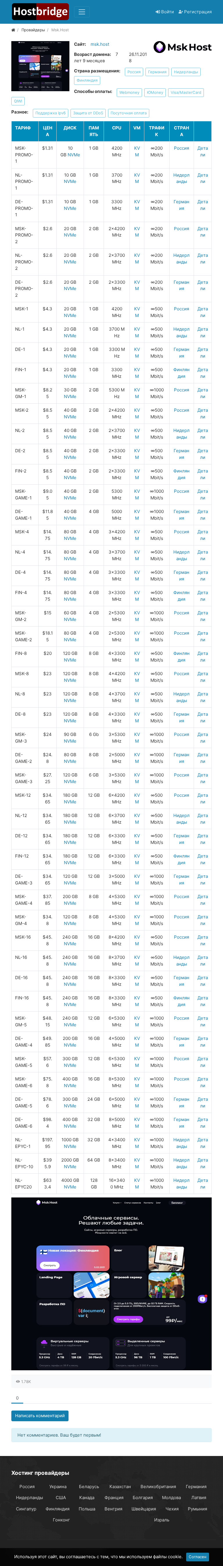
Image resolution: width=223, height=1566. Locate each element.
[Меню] (82, 11)
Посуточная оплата (129, 113)
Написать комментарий (40, 1415)
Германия (157, 71)
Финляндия (87, 80)
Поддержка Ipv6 (50, 113)
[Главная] (13, 30)
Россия (134, 71)
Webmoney (129, 92)
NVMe (74, 154)
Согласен (197, 1556)
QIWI (18, 101)
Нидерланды (186, 71)
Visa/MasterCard (186, 92)
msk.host (100, 44)
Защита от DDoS (88, 113)
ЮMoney (155, 92)
